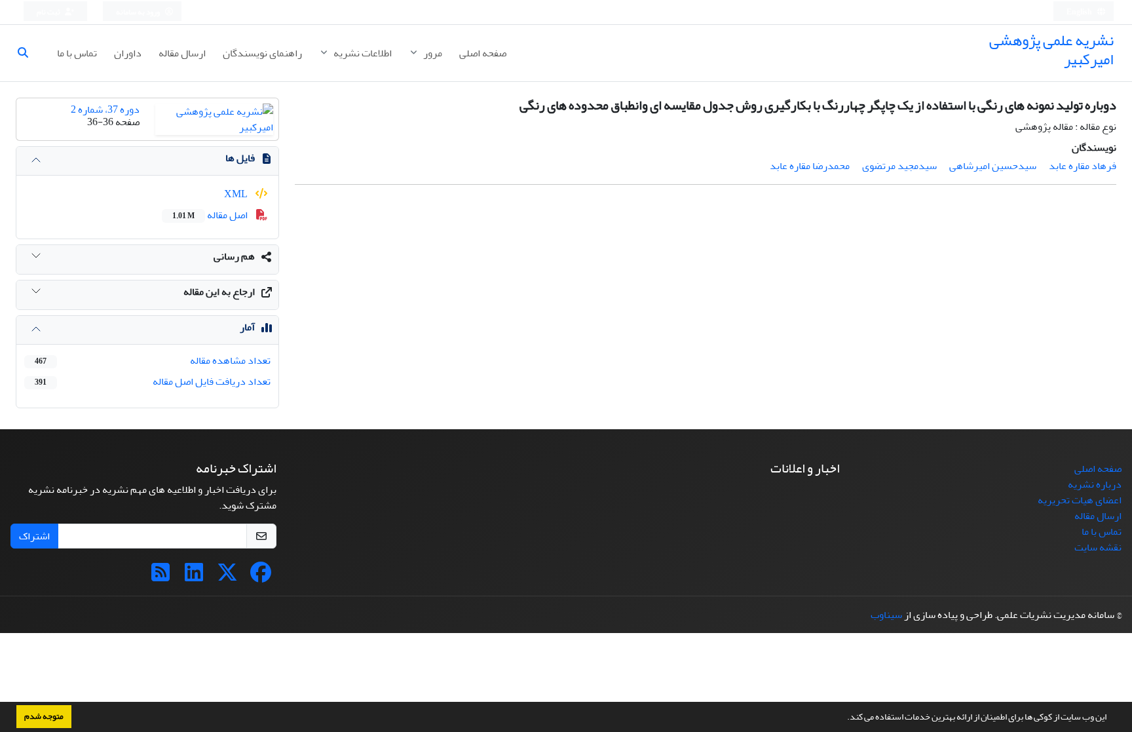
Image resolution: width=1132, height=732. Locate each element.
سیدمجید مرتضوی (899, 166)
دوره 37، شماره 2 (105, 109)
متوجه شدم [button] (44, 716)
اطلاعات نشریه (361, 53)
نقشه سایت (1098, 547)
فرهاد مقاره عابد (1082, 166)
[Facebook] (260, 577)
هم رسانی (234, 256)
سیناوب (886, 615)
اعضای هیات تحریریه (1080, 500)
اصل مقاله (211, 215)
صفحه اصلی (482, 53)
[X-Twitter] (227, 577)
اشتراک (34, 536)
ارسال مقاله (182, 53)
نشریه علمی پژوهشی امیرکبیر (1051, 50)
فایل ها (240, 158)
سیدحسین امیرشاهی (992, 166)
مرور (431, 53)
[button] (844, 718)
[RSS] (160, 577)
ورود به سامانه (138, 12)
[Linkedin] (194, 577)
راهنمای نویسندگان (262, 53)
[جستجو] (28, 53)
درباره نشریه (1095, 484)
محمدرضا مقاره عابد (810, 166)
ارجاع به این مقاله (219, 291)
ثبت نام (49, 12)
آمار (247, 327)
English (1079, 12)
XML (237, 194)
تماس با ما (77, 53)
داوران (128, 53)
